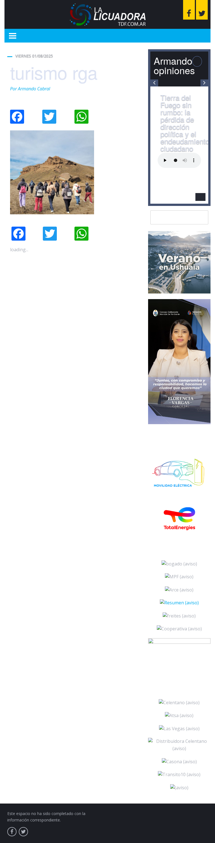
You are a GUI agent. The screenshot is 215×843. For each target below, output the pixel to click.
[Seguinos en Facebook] (189, 10)
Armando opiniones (174, 65)
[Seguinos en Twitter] (202, 10)
